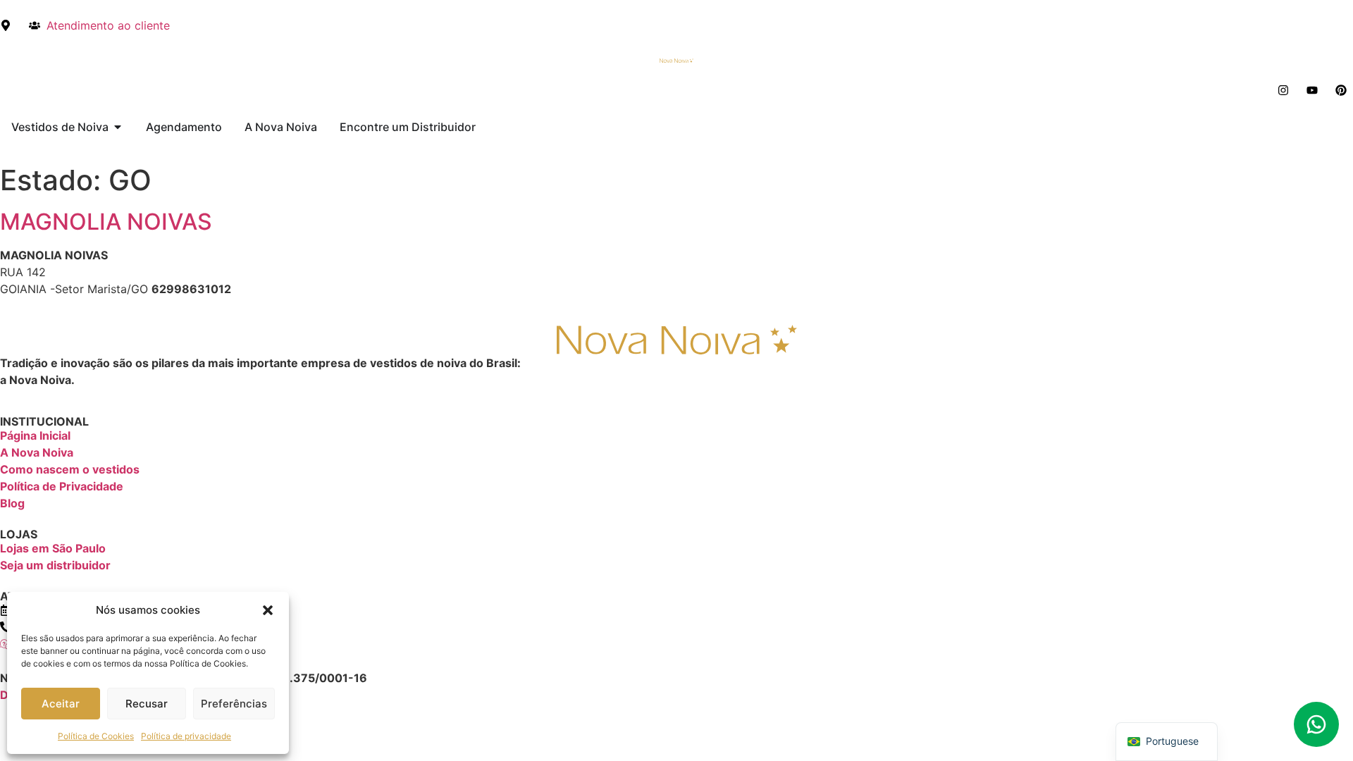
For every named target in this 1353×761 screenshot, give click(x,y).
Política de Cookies (96, 736)
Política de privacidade (186, 736)
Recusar (146, 703)
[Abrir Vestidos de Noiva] (117, 126)
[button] (268, 610)
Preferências (234, 703)
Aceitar (61, 703)
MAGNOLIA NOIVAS (106, 221)
